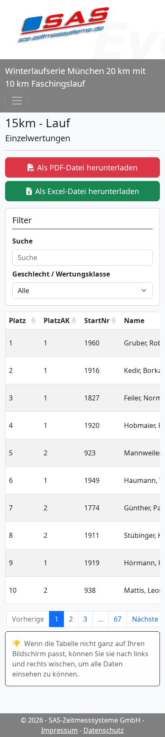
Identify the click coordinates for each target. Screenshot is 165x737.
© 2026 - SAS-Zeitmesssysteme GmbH (80, 720)
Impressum (59, 730)
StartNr (97, 320)
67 (117, 619)
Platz (17, 320)
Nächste (145, 619)
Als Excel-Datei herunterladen (87, 191)
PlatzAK (57, 320)
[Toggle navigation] (17, 100)
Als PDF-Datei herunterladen (87, 167)
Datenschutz (103, 730)
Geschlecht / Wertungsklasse (61, 274)
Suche (22, 241)
